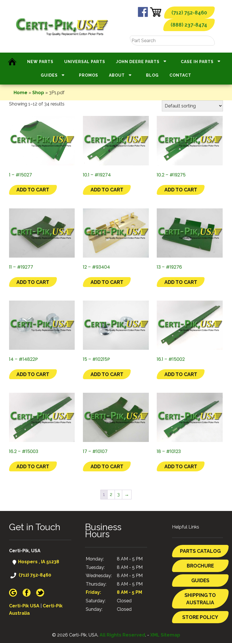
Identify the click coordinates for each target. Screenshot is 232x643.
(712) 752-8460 (189, 13)
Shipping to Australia (200, 598)
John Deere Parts (138, 61)
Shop (38, 92)
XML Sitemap (165, 635)
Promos (88, 75)
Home (20, 92)
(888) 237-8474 (189, 25)
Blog (152, 75)
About (117, 75)
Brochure (200, 566)
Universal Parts (84, 61)
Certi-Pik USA (24, 606)
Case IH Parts (197, 61)
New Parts (40, 61)
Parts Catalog (200, 551)
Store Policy (200, 617)
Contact (180, 75)
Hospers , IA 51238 (38, 561)
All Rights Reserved (122, 635)
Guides (49, 75)
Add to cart (32, 190)
